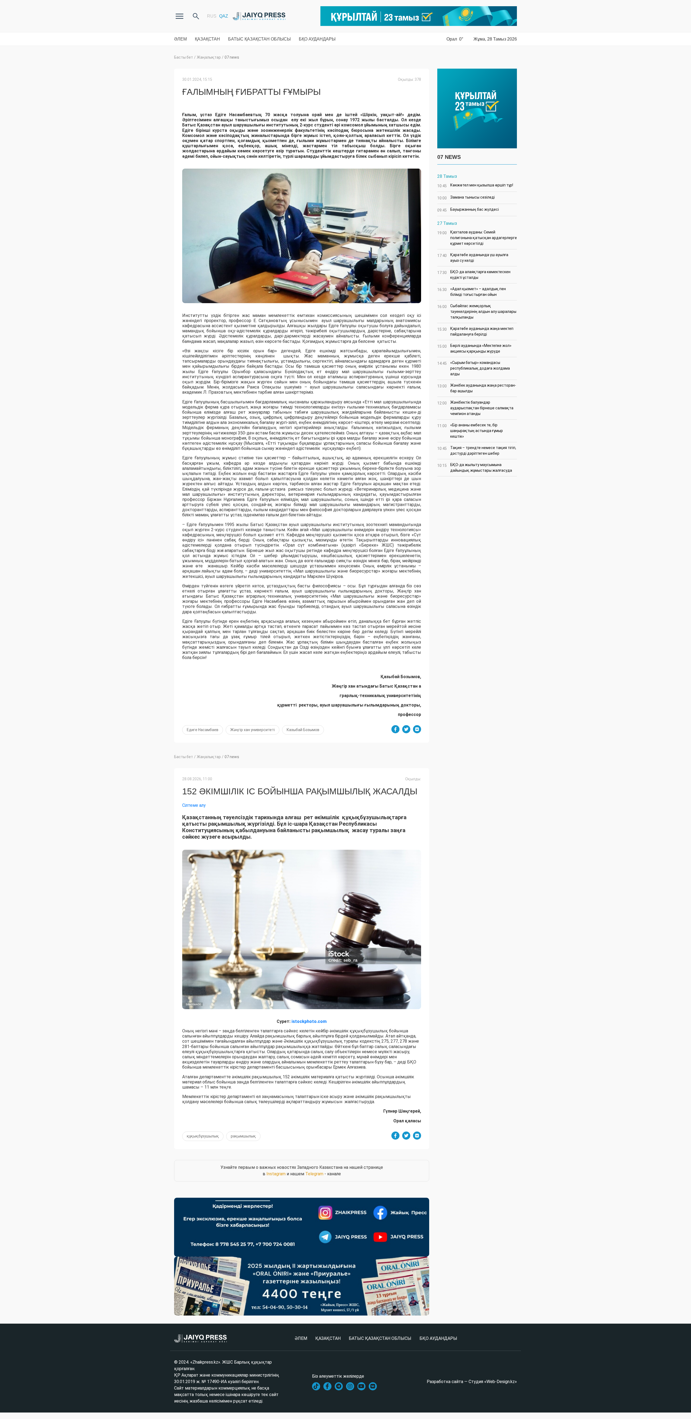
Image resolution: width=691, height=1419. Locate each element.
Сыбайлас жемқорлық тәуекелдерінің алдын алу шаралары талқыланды (476, 311)
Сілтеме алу (194, 805)
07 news (232, 57)
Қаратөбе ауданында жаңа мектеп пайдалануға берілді (475, 331)
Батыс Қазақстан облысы (259, 39)
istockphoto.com (308, 1021)
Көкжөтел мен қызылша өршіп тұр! (475, 185)
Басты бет (183, 57)
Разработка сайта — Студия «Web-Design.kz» (472, 1381)
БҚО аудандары (317, 39)
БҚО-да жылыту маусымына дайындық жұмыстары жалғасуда (474, 468)
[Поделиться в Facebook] (395, 729)
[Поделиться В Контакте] (417, 729)
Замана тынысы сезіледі (466, 197)
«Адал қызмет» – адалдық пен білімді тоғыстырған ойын (471, 292)
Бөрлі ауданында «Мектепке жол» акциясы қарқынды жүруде (474, 348)
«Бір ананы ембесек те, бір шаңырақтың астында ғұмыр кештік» (470, 431)
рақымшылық (243, 1136)
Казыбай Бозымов (303, 730)
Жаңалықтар (209, 57)
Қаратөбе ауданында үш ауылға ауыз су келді (472, 258)
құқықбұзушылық (203, 1136)
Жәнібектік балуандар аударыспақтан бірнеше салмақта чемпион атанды (475, 408)
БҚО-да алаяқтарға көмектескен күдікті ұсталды (473, 275)
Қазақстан (207, 39)
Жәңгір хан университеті (252, 730)
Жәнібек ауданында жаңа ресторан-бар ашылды (476, 388)
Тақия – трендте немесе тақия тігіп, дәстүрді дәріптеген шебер (476, 451)
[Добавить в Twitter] (406, 729)
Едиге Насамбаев (202, 730)
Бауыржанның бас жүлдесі (468, 209)
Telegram (314, 1173)
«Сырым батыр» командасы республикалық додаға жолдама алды (473, 368)
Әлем (180, 39)
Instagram (276, 1173)
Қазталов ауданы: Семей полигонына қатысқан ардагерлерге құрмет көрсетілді (477, 238)
